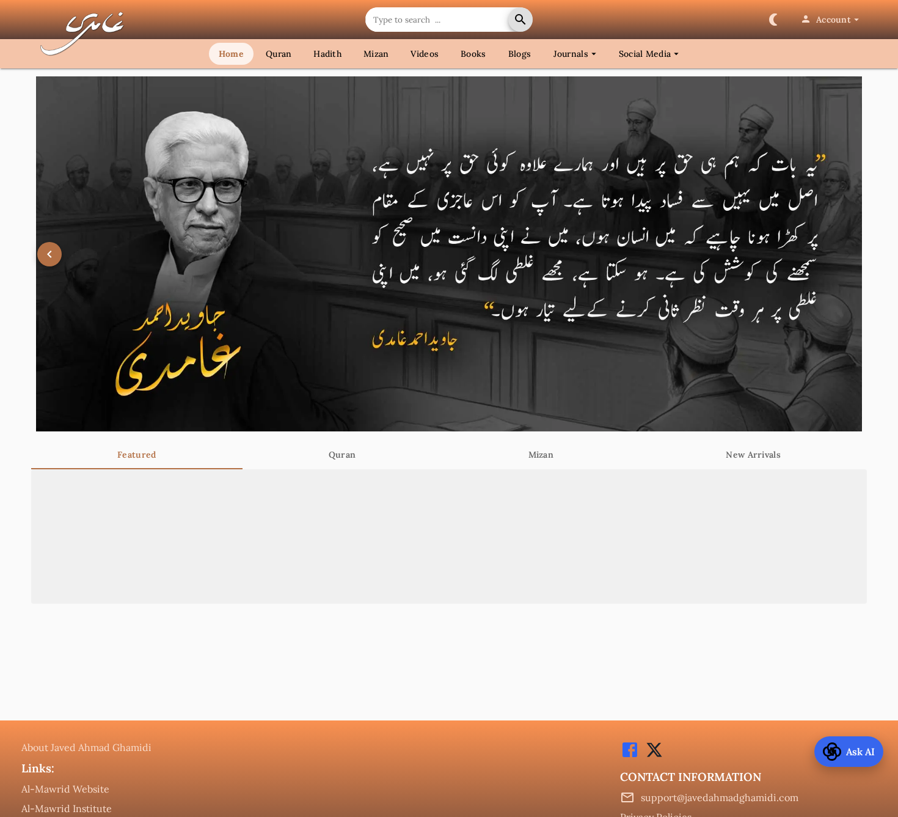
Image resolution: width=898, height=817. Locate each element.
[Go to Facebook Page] (630, 756)
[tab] (137, 454)
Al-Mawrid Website (65, 789)
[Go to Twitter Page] (651, 756)
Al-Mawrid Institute (66, 808)
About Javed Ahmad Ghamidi (86, 747)
